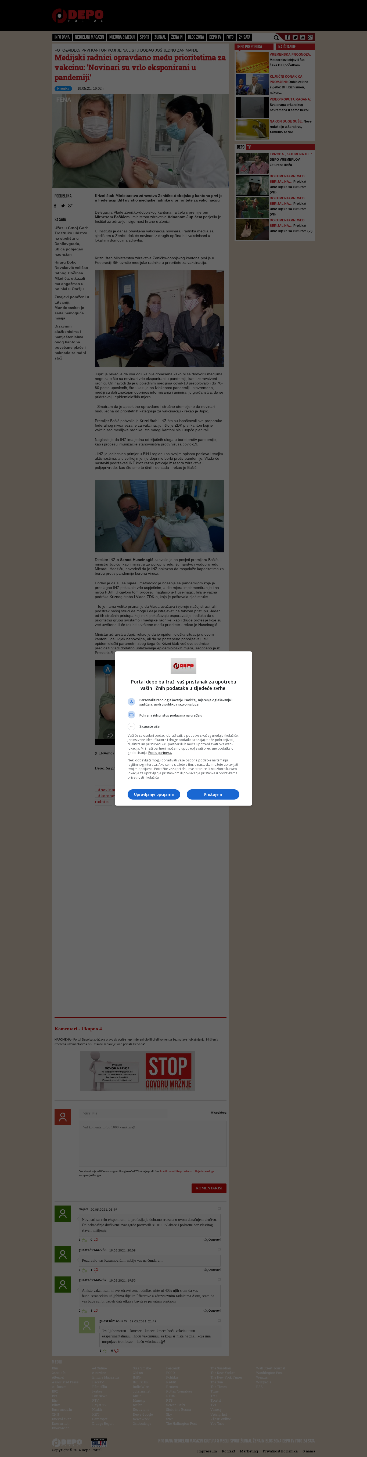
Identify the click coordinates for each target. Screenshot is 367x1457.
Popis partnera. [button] (160, 752)
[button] (183, 726)
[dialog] (183, 728)
